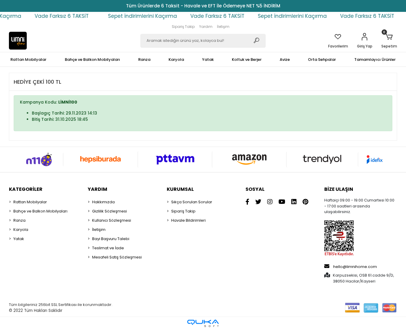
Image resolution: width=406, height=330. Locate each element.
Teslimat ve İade (108, 248)
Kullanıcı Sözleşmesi (111, 220)
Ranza (144, 59)
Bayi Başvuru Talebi (110, 239)
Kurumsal (180, 189)
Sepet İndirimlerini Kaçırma (132, 16)
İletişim (223, 26)
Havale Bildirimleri (188, 220)
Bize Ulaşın (338, 189)
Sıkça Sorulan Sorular (191, 202)
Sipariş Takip (183, 26)
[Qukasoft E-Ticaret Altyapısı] (203, 323)
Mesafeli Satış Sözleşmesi (117, 257)
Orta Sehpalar (322, 59)
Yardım (206, 26)
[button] (364, 40)
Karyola (176, 59)
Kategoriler (26, 189)
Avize (285, 59)
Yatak (208, 59)
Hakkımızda (103, 202)
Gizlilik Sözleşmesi (109, 211)
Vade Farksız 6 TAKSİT (52, 16)
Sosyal (255, 189)
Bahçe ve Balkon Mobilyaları (92, 59)
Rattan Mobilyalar (28, 59)
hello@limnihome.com (355, 266)
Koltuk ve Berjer (247, 59)
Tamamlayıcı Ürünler (375, 59)
